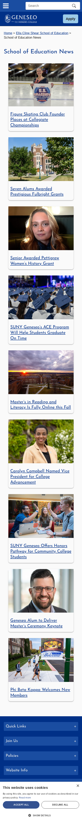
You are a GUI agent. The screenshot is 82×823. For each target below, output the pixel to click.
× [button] (77, 785)
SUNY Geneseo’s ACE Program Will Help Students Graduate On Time (39, 332)
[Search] (74, 6)
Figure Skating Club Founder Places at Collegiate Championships (37, 119)
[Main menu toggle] (6, 6)
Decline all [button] (60, 804)
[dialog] (41, 802)
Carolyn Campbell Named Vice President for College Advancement (39, 476)
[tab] (41, 726)
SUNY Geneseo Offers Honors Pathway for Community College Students (40, 551)
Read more (25, 797)
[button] (70, 18)
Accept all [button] (21, 804)
